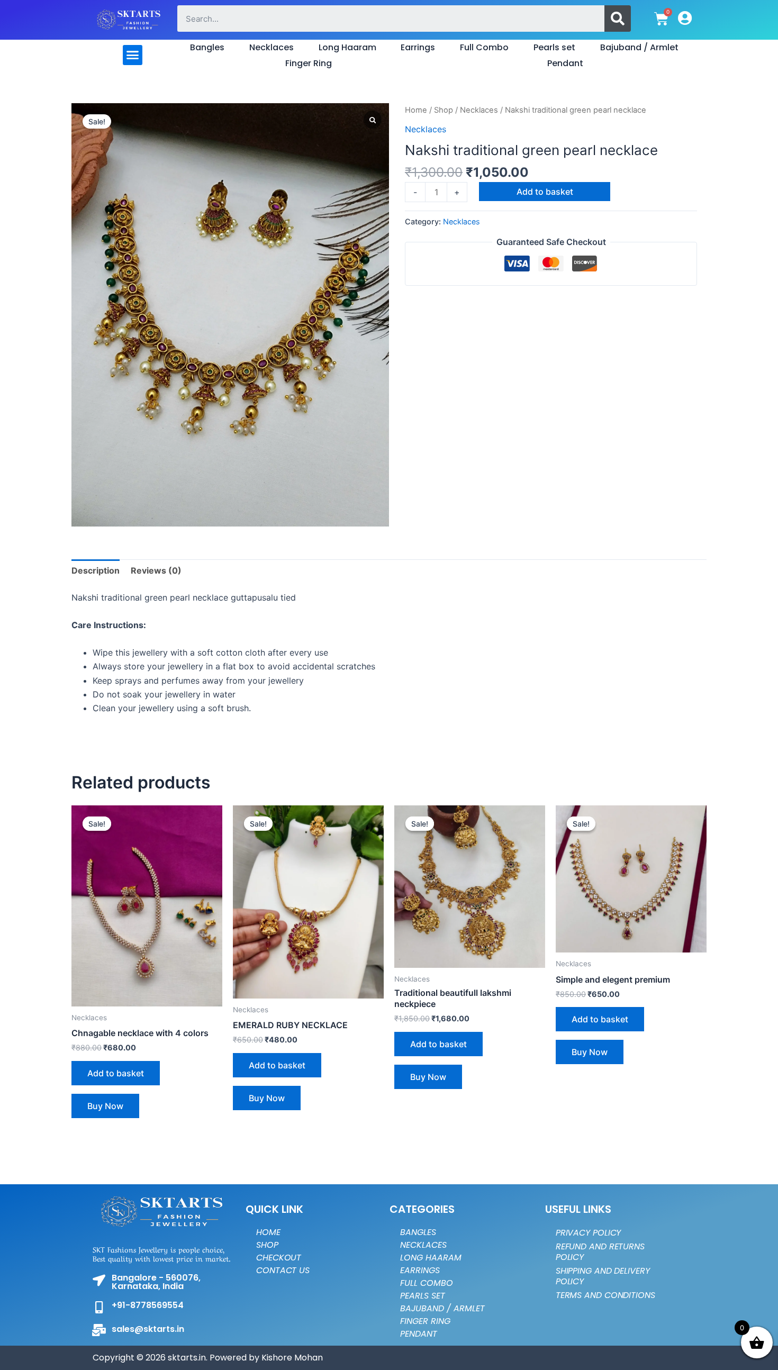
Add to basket (545, 191)
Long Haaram (347, 47)
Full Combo (484, 47)
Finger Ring (308, 63)
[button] (133, 55)
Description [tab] (95, 570)
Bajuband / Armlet (639, 47)
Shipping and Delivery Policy (603, 1276)
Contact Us (283, 1270)
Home (416, 110)
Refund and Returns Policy (600, 1251)
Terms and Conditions (605, 1295)
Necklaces (271, 47)
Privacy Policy (588, 1233)
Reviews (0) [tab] (156, 570)
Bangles (207, 47)
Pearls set (554, 47)
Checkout (278, 1257)
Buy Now (105, 1106)
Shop (443, 110)
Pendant (565, 63)
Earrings (418, 47)
